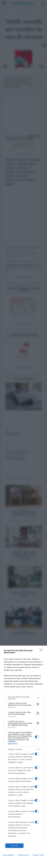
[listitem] (23, 698)
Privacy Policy (38, 855)
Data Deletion (8, 855)
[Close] (41, 650)
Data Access (23, 855)
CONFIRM (14, 845)
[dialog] (23, 753)
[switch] (37, 704)
